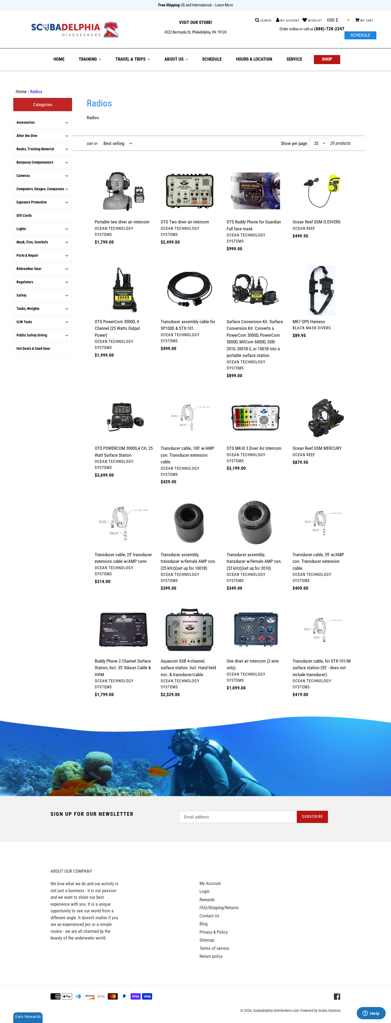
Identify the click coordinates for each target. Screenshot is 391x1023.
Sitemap (206, 940)
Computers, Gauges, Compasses (40, 189)
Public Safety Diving (31, 335)
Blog (203, 923)
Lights (21, 229)
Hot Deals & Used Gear (33, 348)
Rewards (207, 899)
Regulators (24, 282)
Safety (21, 295)
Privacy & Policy (213, 932)
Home (21, 91)
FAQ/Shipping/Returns (219, 907)
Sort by (92, 144)
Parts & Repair (27, 255)
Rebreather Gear (28, 269)
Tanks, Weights (27, 308)
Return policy (211, 956)
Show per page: (294, 143)
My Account (210, 883)
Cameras (23, 175)
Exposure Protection (31, 202)
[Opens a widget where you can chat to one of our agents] (371, 1013)
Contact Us (209, 915)
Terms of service (214, 948)
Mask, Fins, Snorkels (32, 242)
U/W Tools (24, 322)
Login (204, 891)
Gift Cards (24, 215)
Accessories (25, 122)
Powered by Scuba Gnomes (320, 1010)
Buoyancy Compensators (34, 162)
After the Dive (26, 136)
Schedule (360, 35)
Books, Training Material (35, 149)
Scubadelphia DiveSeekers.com (276, 1010)
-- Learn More (222, 5)
